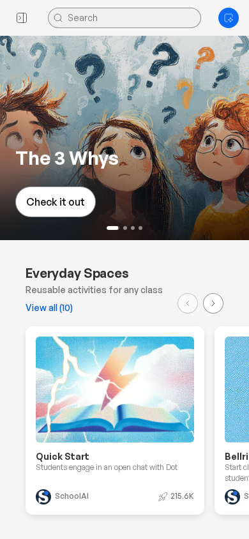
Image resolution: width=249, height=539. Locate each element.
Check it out (48, 201)
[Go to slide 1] (113, 228)
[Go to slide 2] (125, 228)
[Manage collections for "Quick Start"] (179, 352)
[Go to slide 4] (140, 228)
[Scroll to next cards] (213, 303)
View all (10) (49, 307)
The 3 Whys (60, 157)
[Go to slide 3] (133, 228)
